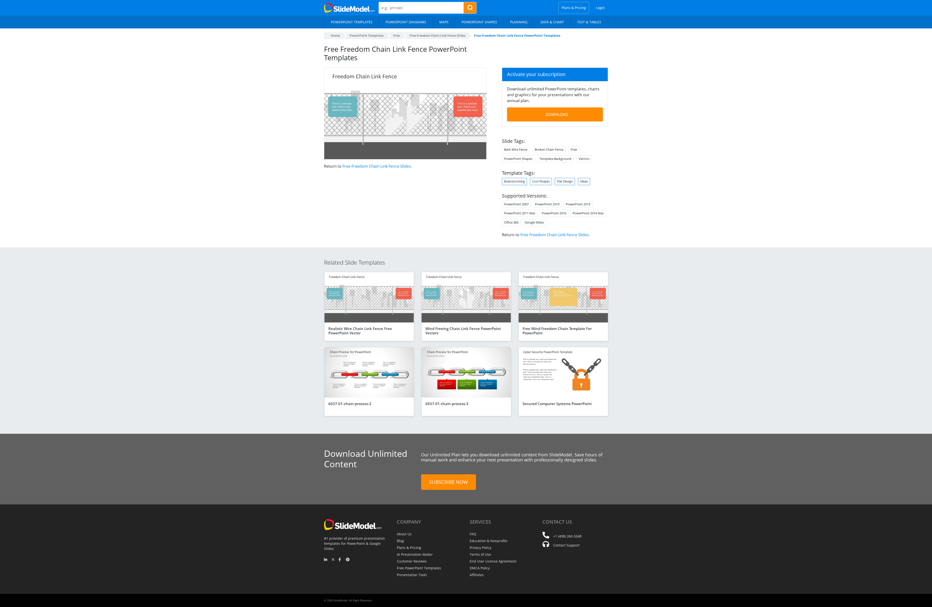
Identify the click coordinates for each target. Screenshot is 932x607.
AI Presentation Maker (415, 554)
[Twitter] (333, 560)
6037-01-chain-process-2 (349, 403)
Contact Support (566, 545)
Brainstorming (514, 181)
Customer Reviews (412, 561)
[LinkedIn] (326, 560)
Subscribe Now (448, 482)
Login (600, 7)
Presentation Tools (412, 574)
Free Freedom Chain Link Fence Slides (376, 166)
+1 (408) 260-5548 (567, 536)
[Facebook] (340, 560)
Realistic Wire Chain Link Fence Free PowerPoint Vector (360, 330)
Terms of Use (480, 554)
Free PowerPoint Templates (419, 568)
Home (335, 35)
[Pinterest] (348, 560)
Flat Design (565, 181)
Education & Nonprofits (489, 540)
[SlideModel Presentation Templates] (349, 8)
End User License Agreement (493, 561)
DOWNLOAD (557, 114)
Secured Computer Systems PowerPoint (557, 403)
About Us (404, 534)
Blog (400, 540)
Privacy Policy (480, 547)
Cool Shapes (541, 181)
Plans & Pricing (574, 7)
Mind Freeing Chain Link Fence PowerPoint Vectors (463, 330)
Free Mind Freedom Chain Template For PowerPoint (557, 330)
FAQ (473, 534)
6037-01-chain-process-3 (446, 403)
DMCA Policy (480, 568)
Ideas (584, 181)
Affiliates (477, 574)
